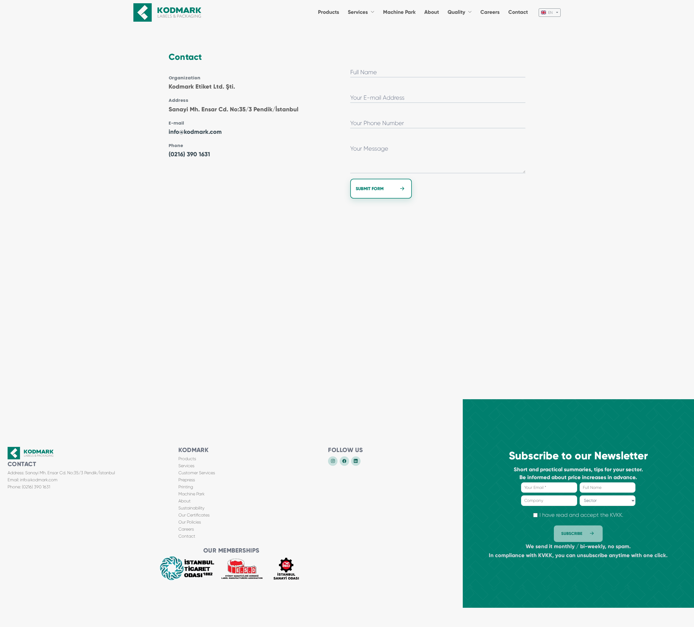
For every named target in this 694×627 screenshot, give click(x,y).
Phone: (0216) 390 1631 (29, 486)
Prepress (186, 479)
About (431, 12)
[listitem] (187, 568)
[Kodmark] (167, 12)
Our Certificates (194, 515)
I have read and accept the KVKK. (581, 515)
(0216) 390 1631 (189, 154)
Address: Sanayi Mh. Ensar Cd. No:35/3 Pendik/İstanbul (61, 472)
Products (328, 12)
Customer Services (196, 472)
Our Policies (189, 522)
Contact (518, 12)
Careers (490, 12)
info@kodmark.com (195, 131)
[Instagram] (333, 461)
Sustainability (191, 508)
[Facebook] (344, 461)
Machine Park (399, 12)
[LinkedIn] (356, 461)
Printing (185, 486)
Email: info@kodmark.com (32, 479)
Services (186, 465)
